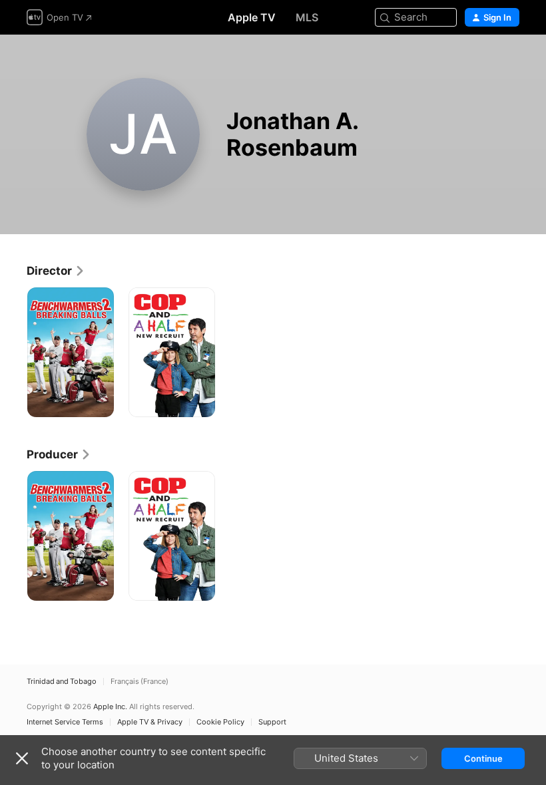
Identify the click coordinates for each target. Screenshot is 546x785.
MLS (307, 17)
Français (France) (139, 681)
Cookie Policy (220, 722)
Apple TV (252, 17)
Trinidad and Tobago (62, 681)
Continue (483, 758)
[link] (56, 270)
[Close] (22, 758)
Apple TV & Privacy (149, 722)
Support (272, 722)
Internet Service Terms (65, 722)
